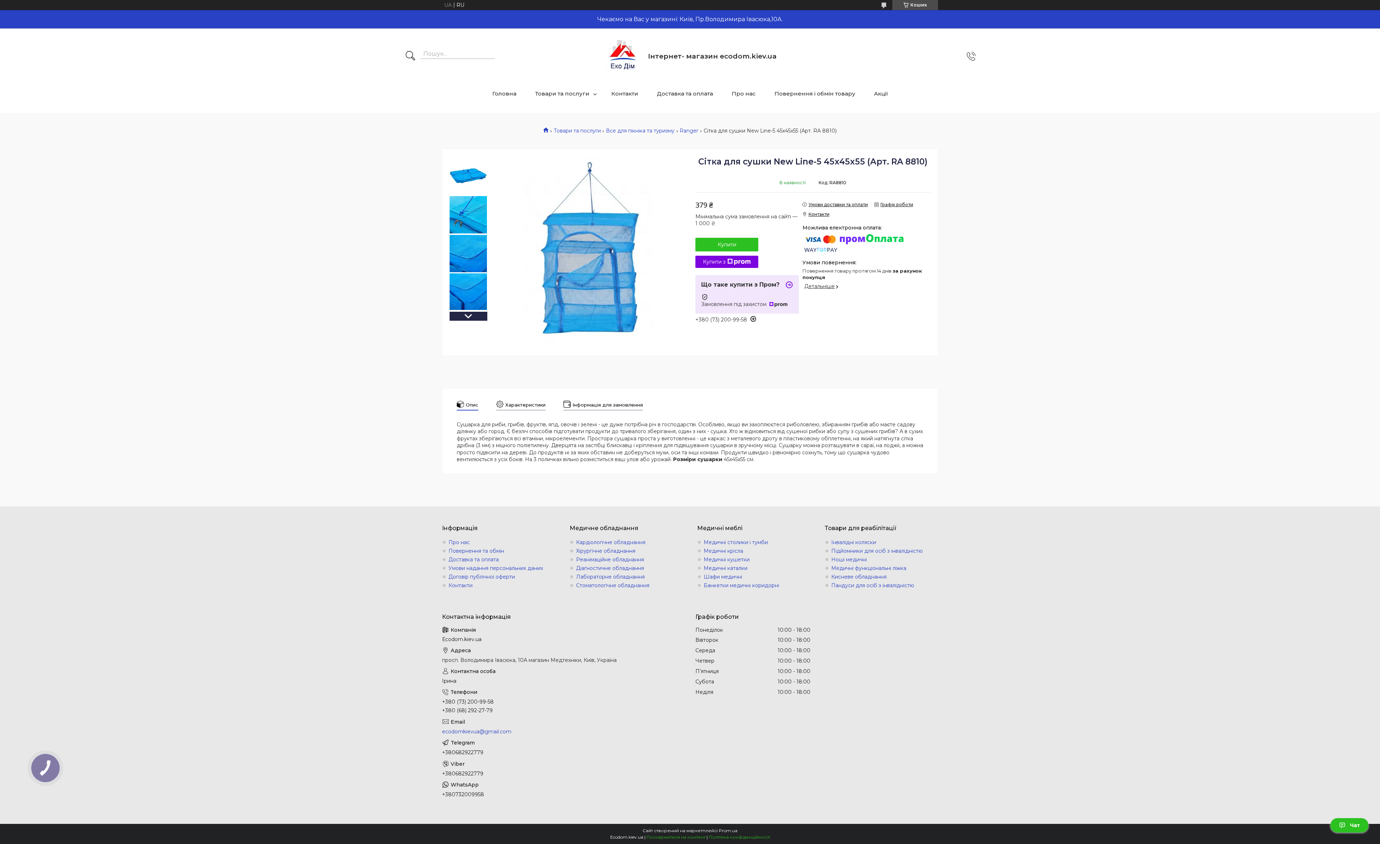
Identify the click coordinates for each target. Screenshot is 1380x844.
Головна (504, 93)
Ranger (689, 130)
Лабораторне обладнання (610, 577)
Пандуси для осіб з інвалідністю (872, 585)
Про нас (744, 93)
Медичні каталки (726, 568)
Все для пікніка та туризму (640, 130)
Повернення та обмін (476, 551)
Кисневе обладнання (859, 577)
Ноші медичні (849, 559)
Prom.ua (728, 830)
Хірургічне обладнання (605, 551)
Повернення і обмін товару (814, 93)
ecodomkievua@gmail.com (476, 731)
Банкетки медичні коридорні (741, 585)
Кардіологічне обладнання (610, 542)
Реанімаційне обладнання (610, 559)
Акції (881, 93)
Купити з (714, 262)
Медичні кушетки (727, 559)
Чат (1355, 825)
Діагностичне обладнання (610, 568)
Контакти (624, 93)
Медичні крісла (723, 551)
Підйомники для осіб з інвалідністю (877, 551)
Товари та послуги (562, 93)
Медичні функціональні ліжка (868, 568)
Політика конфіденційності (739, 837)
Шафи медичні (723, 577)
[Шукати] (410, 56)
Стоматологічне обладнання (612, 585)
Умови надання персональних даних (495, 568)
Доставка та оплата (685, 93)
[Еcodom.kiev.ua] (623, 56)
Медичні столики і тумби (736, 542)
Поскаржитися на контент (676, 837)
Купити (727, 244)
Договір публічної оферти (481, 577)
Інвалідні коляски (853, 542)
